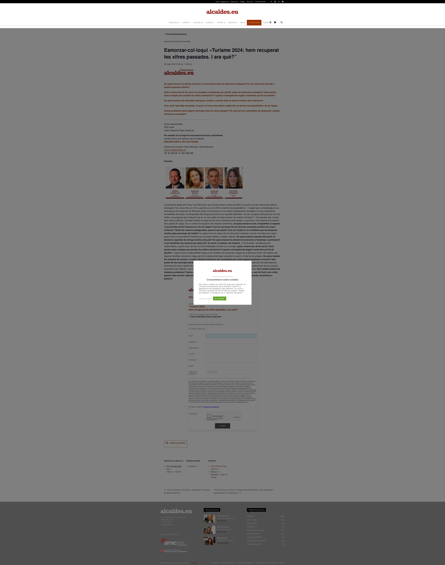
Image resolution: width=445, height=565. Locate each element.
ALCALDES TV (210, 23)
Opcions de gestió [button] (206, 298)
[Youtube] (282, 1)
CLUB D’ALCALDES (254, 23)
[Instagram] (275, 1)
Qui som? (250, 2)
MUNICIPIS (232, 23)
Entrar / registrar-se (222, 2)
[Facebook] (271, 1)
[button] (281, 23)
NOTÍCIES (220, 23)
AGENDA (266, 23)
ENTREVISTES (173, 23)
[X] (279, 1)
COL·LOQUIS (197, 23)
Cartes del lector (260, 2)
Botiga (243, 2)
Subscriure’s (234, 2)
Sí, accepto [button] (220, 298)
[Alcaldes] (222, 11)
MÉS (241, 23)
